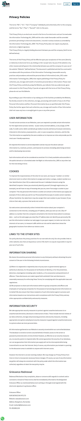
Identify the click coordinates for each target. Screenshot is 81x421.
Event (59, 4)
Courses (43, 4)
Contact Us (52, 4)
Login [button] (67, 4)
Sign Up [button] (76, 4)
